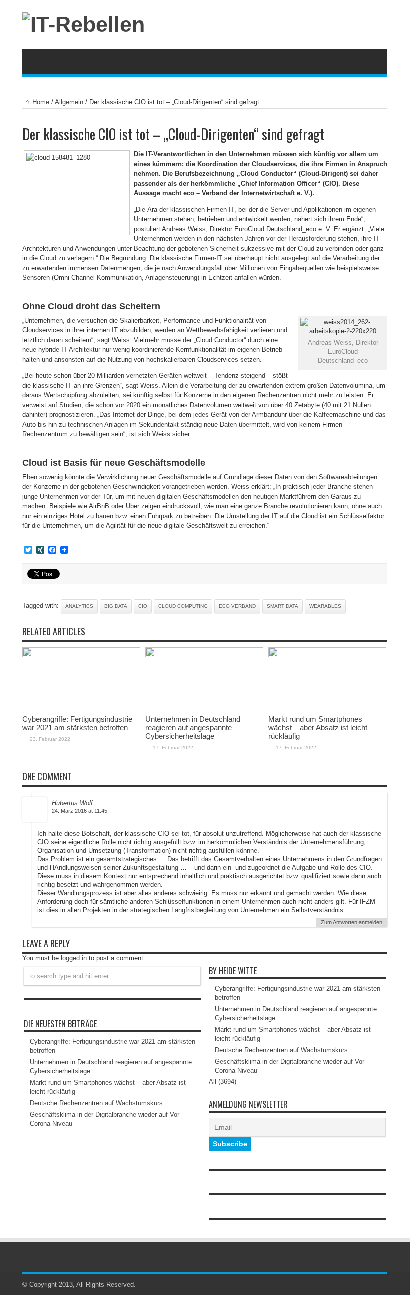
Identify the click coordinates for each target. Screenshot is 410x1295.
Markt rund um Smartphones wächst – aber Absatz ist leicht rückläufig (318, 727)
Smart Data (282, 606)
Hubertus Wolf (72, 803)
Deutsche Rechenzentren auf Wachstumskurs (96, 1103)
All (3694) (222, 1082)
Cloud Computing (183, 606)
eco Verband (237, 606)
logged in (74, 958)
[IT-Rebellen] (83, 24)
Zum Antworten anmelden (351, 923)
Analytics (80, 606)
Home (41, 102)
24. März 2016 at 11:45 (80, 811)
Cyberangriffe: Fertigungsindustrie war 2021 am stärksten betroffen (77, 723)
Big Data (116, 606)
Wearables (326, 606)
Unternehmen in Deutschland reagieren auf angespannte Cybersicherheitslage (193, 727)
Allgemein (69, 102)
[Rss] (369, 1285)
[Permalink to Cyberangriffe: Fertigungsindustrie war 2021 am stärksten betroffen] (81, 655)
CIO (143, 606)
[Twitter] (381, 1285)
